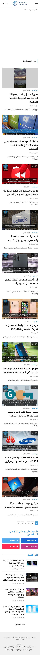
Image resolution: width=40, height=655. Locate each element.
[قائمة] (36, 3)
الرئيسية (35, 10)
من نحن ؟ (19, 649)
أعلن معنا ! (28, 649)
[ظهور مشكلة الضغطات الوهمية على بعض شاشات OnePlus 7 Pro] (20, 352)
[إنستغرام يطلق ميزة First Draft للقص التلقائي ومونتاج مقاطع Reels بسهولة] (32, 592)
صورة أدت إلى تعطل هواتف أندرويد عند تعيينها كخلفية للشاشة (23, 98)
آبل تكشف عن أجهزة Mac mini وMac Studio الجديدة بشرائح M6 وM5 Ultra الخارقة (13, 577)
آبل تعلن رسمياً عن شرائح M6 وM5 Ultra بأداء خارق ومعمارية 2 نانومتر (13, 563)
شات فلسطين (20, 624)
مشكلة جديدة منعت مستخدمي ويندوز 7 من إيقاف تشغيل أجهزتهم (21, 145)
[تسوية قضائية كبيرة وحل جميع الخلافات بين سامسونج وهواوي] (20, 441)
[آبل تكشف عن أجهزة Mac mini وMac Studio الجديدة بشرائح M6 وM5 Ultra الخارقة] (32, 577)
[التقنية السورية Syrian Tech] (20, 3)
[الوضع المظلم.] (6, 4)
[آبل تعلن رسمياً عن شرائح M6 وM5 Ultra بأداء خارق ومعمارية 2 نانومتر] (32, 563)
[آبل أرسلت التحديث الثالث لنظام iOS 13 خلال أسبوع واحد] (20, 263)
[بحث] (3, 3)
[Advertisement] (20, 34)
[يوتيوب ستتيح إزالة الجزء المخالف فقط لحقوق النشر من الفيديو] (20, 174)
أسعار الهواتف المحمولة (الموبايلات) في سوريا (19, 647)
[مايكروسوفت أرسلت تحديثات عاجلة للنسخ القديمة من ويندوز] (20, 487)
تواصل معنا (9, 649)
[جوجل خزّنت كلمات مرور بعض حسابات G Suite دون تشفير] (20, 395)
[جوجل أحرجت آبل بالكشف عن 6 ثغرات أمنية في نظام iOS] (20, 309)
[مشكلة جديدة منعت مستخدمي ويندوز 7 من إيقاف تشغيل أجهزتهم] (20, 125)
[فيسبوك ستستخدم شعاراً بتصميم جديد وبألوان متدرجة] (20, 220)
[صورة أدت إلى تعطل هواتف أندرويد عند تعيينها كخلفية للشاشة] (20, 78)
